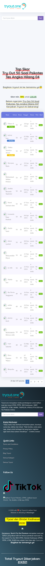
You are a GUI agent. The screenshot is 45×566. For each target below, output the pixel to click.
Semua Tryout (8, 462)
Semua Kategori (8, 458)
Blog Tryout (7, 453)
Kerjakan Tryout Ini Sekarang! (22, 106)
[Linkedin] (10, 477)
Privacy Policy (8, 449)
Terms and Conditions (10, 444)
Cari (40, 18)
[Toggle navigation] (40, 6)
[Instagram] (15, 477)
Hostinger (30, 512)
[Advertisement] (22, 44)
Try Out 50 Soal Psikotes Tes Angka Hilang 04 (22, 75)
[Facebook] (5, 477)
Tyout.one (39, 540)
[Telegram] (20, 477)
